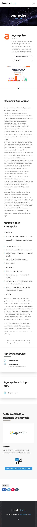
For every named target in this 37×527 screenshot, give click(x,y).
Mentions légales (25, 514)
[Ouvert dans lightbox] (18, 73)
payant (5, 485)
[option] (18, 438)
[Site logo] (9, 3)
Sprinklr (6, 446)
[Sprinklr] (18, 433)
